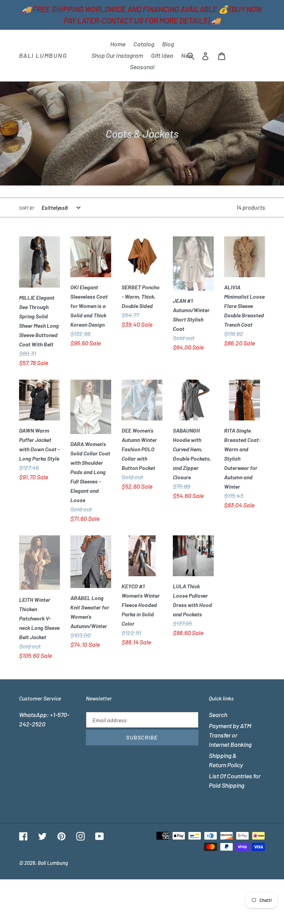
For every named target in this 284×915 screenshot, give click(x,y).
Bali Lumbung (43, 55)
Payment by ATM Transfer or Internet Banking (230, 735)
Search (218, 714)
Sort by (26, 208)
